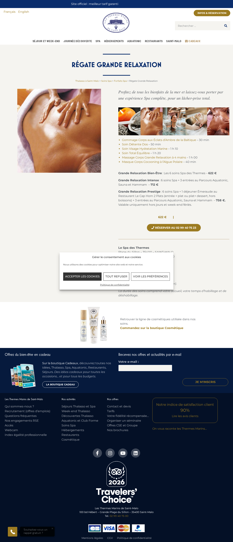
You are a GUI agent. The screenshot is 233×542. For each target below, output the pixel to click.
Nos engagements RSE (22, 420)
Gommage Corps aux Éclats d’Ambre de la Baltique (159, 140)
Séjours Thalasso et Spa (78, 406)
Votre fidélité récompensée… (128, 416)
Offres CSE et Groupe (122, 425)
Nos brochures (117, 430)
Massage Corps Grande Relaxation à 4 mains (154, 157)
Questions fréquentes (21, 416)
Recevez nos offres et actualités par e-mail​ (149, 354)
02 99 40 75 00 (119, 516)
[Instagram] (110, 453)
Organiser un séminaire (124, 420)
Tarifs (110, 411)
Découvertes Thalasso (77, 416)
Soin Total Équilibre (136, 153)
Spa (98, 41)
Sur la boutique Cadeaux (60, 363)
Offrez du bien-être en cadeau (27, 354)
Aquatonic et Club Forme (80, 420)
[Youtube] (122, 453)
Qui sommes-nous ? (19, 406)
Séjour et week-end (46, 41)
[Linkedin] (135, 453)
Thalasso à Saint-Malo (87, 81)
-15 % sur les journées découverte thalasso (116, 4)
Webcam (11, 430)
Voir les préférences (150, 276)
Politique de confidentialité (114, 284)
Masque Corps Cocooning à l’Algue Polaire (152, 162)
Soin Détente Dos (135, 144)
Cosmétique (71, 439)
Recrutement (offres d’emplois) (27, 411)
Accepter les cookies (82, 276)
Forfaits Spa (120, 81)
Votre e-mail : (128, 361)
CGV (110, 538)
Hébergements (114, 41)
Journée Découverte (78, 41)
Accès (9, 425)
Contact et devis (119, 406)
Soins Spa (106, 81)
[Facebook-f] (97, 453)
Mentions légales (92, 538)
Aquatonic (134, 41)
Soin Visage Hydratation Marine (144, 148)
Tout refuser (116, 276)
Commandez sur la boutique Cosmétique (151, 328)
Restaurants (154, 41)
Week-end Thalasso (76, 411)
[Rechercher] (225, 25)
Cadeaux (194, 41)
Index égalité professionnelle (26, 435)
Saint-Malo (173, 41)
